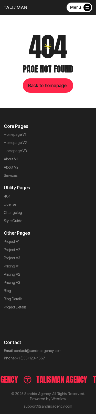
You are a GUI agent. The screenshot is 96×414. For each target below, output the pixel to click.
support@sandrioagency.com (48, 406)
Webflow (58, 399)
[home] (15, 7)
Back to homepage (47, 85)
